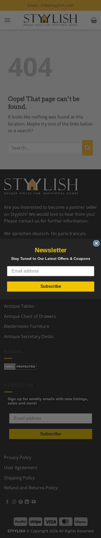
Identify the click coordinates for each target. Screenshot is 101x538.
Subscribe (50, 286)
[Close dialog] (96, 243)
